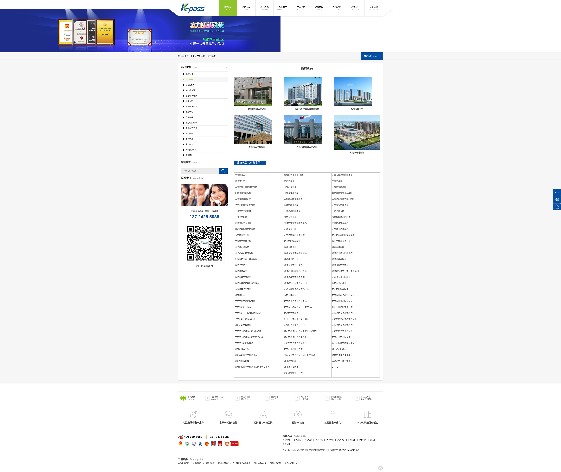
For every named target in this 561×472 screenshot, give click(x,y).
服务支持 (319, 8)
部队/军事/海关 (191, 128)
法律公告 (362, 440)
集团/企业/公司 (191, 107)
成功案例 (337, 8)
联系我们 (373, 8)
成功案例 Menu (371, 56)
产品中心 (301, 8)
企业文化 (297, 440)
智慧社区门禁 (275, 463)
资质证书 (351, 440)
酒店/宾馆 (189, 112)
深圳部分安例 (190, 150)
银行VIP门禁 (290, 463)
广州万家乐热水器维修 (241, 463)
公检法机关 (189, 85)
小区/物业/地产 (191, 96)
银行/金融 (189, 134)
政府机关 (211, 56)
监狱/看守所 (190, 90)
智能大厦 (189, 101)
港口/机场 (189, 144)
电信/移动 (189, 139)
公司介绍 (286, 440)
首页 (193, 56)
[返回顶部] (557, 206)
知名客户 (373, 440)
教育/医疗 (189, 117)
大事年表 (330, 440)
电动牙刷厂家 (183, 463)
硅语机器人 (197, 463)
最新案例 (189, 74)
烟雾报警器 (209, 463)
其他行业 (189, 155)
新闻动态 (246, 8)
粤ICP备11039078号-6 (349, 450)
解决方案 (264, 8)
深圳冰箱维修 (223, 463)
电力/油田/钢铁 (191, 123)
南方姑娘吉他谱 (260, 463)
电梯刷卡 (282, 8)
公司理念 (308, 440)
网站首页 (228, 8)
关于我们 (355, 8)
